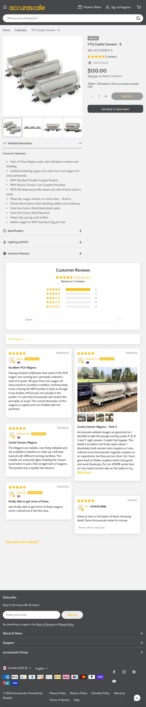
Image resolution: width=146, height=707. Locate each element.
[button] (96, 56)
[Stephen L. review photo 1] (107, 389)
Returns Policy (78, 693)
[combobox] (73, 18)
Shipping (92, 76)
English (39, 668)
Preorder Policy (101, 693)
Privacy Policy (57, 693)
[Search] (138, 18)
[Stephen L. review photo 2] (81, 417)
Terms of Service (59, 700)
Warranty (119, 693)
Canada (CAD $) (18, 668)
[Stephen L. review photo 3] (91, 417)
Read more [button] (84, 472)
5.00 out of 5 (82, 277)
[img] (17, 353)
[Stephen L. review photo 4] (100, 417)
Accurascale (20, 693)
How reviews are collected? (22, 541)
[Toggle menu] (5, 7)
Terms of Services (45, 624)
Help (76, 700)
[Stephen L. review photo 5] (109, 417)
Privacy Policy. (66, 624)
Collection (21, 30)
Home (6, 30)
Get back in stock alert (115, 109)
